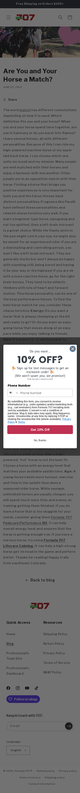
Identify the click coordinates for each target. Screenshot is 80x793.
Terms (21, 422)
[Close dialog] (73, 349)
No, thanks (40, 440)
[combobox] (13, 393)
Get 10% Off (40, 429)
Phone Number (19, 386)
